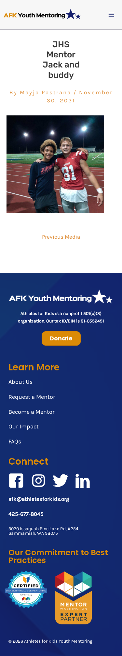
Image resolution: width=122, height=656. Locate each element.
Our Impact (23, 426)
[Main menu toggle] (111, 14)
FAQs (14, 441)
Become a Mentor (31, 411)
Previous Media (61, 236)
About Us (20, 381)
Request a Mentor (31, 396)
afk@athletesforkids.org (38, 499)
